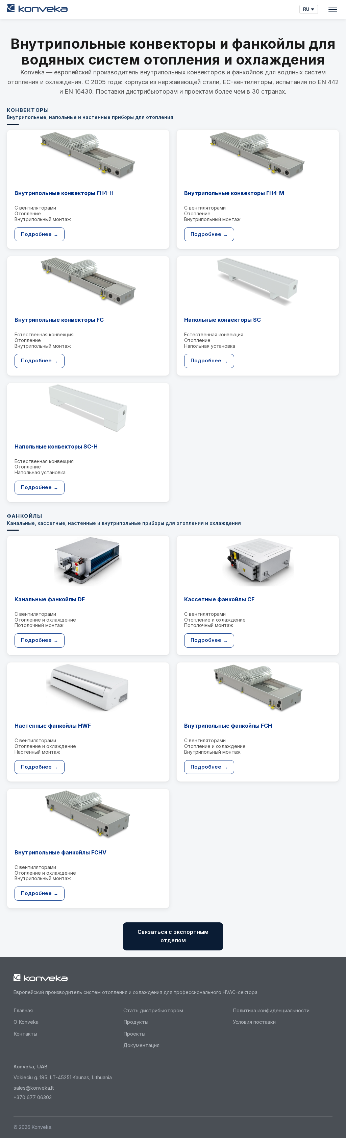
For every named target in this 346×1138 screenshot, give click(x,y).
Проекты (134, 1034)
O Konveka (26, 1022)
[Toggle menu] (332, 9)
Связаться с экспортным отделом (173, 936)
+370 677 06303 (33, 1097)
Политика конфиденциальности (271, 1011)
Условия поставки (254, 1022)
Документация (141, 1045)
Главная (23, 1011)
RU (306, 9)
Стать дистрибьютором (153, 1011)
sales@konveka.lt (34, 1088)
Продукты (135, 1022)
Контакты (25, 1034)
